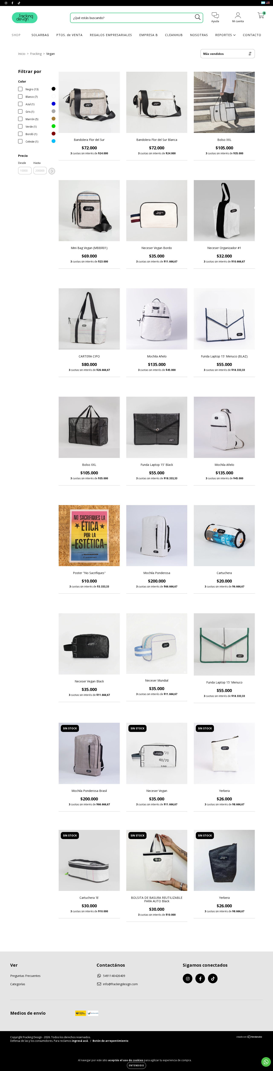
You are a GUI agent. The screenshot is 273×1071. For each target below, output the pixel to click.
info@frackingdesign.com (120, 984)
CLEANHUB (174, 35)
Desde (22, 163)
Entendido (136, 1065)
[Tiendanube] (249, 1037)
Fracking (36, 54)
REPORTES (224, 35)
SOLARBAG (40, 35)
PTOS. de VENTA (69, 35)
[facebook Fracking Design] (13, 3)
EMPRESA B (148, 35)
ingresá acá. (80, 1041)
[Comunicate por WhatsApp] (266, 1062)
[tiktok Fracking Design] (19, 3)
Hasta (37, 163)
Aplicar (52, 171)
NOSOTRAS (199, 35)
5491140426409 (114, 976)
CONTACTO (252, 35)
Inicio (21, 54)
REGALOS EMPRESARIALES (111, 35)
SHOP (17, 35)
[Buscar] (198, 17)
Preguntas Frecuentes (25, 976)
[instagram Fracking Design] (6, 3)
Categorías (17, 984)
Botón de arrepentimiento (110, 1041)
